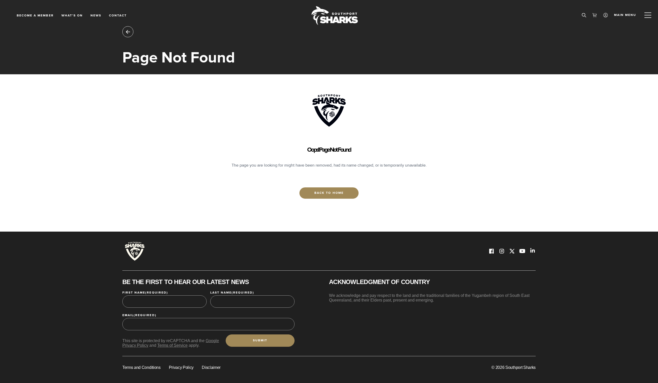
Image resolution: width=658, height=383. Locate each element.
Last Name (232, 293)
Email (139, 315)
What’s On (72, 15)
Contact (118, 15)
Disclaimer (211, 367)
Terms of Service (172, 345)
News (95, 15)
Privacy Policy (181, 367)
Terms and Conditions (141, 367)
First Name (145, 293)
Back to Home (328, 193)
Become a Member (35, 15)
